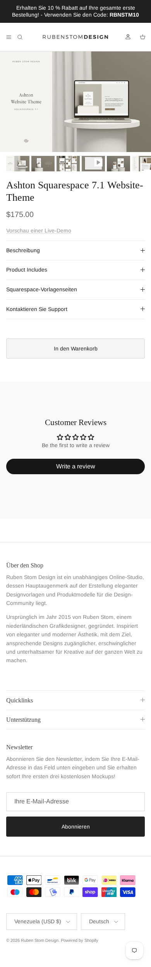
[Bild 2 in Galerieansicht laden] (75, 101)
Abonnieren (76, 826)
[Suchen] (25, 37)
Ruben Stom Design (39, 940)
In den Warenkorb (76, 348)
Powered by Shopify (79, 940)
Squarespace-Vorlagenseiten (41, 289)
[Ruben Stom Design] (75, 37)
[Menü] (8, 37)
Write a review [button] (75, 466)
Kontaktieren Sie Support (36, 309)
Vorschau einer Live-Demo (38, 230)
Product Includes (26, 270)
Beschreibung (23, 250)
